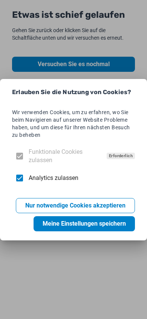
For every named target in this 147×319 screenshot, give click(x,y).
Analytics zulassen (53, 177)
